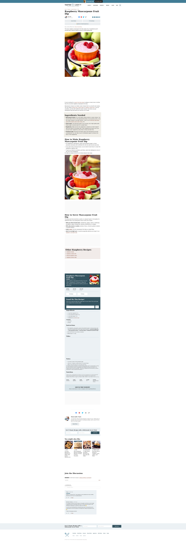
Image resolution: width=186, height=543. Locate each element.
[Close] (109, 259)
